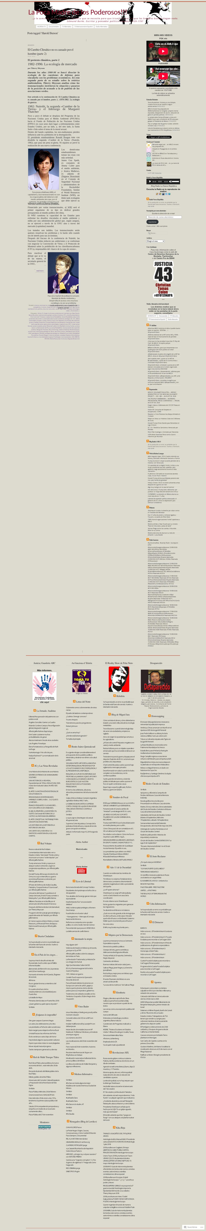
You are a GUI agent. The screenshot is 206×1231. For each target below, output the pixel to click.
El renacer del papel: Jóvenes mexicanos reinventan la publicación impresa (154, 723)
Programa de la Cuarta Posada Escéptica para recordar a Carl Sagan (155, 967)
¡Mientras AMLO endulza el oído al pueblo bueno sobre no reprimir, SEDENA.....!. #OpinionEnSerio (164, 330)
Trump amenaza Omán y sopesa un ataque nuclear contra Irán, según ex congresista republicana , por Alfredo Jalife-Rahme (44, 867)
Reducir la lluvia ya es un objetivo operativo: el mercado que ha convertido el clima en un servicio (119, 751)
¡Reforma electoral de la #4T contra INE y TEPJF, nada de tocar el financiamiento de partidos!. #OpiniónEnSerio (163, 337)
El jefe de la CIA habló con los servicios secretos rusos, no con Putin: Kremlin (163, 475)
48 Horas (32, 980)
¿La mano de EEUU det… (160, 163)
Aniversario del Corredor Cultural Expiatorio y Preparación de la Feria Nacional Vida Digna (44, 1082)
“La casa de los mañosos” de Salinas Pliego (118, 985)
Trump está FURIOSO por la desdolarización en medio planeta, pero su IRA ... (119, 824)
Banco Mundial (33, 315)
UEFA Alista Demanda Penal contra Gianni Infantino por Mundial (162, 435)
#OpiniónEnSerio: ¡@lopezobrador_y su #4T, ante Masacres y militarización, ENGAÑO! (164, 377)
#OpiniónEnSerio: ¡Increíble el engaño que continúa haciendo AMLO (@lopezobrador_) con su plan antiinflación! (163, 382)
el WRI (68, 207)
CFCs (64, 315)
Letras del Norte (83, 701)
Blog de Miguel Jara (120, 714)
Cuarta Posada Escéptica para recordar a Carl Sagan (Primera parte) (155, 961)
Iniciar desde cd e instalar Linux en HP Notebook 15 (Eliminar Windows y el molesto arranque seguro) (82, 1032)
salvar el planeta (54, 335)
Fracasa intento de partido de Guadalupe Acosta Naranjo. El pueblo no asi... (118, 846)
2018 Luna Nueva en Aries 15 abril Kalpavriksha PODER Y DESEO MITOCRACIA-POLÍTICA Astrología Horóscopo (118, 1199)
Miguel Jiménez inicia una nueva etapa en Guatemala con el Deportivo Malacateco (155, 763)
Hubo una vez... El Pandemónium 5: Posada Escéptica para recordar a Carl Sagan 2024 (156, 938)
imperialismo (63, 324)
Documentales (54, 26)
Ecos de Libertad (83, 881)
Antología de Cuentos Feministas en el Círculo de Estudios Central (154, 830)
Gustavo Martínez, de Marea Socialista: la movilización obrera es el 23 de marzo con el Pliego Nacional (156, 1049)
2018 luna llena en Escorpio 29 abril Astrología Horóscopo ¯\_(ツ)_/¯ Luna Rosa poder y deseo (118, 1180)
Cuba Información (158, 903)
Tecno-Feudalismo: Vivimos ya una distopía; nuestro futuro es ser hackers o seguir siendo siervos (162, 104)
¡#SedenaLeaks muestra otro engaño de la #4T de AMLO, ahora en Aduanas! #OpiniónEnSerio (164, 355)
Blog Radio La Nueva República (164, 186)
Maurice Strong (53, 330)
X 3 (67, 729)
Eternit (49, 320)
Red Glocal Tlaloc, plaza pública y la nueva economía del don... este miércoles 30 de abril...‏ (44, 1065)
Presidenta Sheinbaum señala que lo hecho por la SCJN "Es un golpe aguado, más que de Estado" (117, 1109)
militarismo (31, 331)
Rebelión (120, 696)
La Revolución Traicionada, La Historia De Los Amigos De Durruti (80, 960)
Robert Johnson (71, 726)
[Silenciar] (170, 181)
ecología (67, 319)
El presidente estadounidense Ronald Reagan (49, 137)
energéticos (37, 307)
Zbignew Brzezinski (70, 176)
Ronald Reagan (44, 335)
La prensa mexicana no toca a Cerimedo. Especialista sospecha (117, 942)
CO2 (31, 317)
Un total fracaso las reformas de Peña (42, 1033)
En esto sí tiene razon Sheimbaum (115, 901)
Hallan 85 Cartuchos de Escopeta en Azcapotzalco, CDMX (159, 411)
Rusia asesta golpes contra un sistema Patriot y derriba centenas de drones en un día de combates (118, 1061)
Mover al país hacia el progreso (40, 1046)
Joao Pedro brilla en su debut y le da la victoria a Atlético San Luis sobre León (153, 734)
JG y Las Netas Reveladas (46, 765)
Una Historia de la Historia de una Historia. (44, 771)
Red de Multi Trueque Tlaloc (46, 1057)
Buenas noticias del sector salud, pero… (117, 964)
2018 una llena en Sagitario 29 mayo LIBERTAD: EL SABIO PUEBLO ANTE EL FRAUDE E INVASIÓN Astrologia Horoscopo (118, 1150)
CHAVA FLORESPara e (74, 1127)
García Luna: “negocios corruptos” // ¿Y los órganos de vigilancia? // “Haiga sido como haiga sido (81, 1162)
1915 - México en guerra (74, 974)
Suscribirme (152, 222)
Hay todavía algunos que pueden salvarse (44, 1040)
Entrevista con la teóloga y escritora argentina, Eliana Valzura (115, 1019)
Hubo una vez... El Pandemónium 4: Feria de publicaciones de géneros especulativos (156, 943)
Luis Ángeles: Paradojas (37, 743)
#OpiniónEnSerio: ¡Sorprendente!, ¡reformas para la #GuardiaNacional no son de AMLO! (164, 372)
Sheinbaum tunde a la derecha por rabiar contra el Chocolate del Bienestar (163, 511)
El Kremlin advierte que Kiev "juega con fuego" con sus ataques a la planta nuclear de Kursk (118, 1117)
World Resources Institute (58, 339)
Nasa (52, 331)
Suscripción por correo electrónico (156, 211)
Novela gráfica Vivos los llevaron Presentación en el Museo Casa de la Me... (155, 802)
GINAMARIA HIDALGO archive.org (78, 1142)
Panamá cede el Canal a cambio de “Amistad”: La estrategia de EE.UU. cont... (117, 810)
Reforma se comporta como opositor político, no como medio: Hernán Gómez (80, 923)
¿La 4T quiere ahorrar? (111, 889)
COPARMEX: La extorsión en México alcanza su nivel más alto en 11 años (163, 495)
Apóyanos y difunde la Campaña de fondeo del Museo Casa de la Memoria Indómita (154, 795)
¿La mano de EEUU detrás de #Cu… (165, 164)
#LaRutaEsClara (71, 1098)
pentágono (35, 333)
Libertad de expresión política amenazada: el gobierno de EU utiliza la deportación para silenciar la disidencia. (162, 501)
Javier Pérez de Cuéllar (50, 326)
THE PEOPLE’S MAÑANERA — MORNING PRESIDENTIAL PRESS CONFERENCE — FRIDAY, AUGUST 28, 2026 (164, 401)
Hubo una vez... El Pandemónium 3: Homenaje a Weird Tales (153, 949)
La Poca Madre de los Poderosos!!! (77, 12)
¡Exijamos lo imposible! (46, 1014)
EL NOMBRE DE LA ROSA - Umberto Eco (154, 880)
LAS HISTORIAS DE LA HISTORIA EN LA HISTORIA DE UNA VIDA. (42, 826)
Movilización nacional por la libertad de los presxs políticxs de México (81, 1059)
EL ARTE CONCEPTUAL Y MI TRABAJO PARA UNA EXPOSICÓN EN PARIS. (43, 820)
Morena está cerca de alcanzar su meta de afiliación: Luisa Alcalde (161, 534)
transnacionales (66, 337)
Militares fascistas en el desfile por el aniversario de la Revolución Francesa (42, 902)
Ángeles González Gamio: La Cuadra (42, 722)
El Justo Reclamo (158, 856)
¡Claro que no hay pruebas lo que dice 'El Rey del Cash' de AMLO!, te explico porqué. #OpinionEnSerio (164, 343)
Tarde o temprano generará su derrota (43, 1049)
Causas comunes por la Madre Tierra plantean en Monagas (153, 1036)
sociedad (62, 335)
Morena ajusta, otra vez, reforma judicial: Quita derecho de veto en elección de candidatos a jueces (117, 1075)
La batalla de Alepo (35, 997)
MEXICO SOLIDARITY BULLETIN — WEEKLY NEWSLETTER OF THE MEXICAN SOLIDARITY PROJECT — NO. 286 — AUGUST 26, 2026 (162, 394)
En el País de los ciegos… (46, 954)
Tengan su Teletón (82, 693)
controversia (43, 305)
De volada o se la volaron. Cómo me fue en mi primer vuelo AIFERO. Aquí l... (118, 835)
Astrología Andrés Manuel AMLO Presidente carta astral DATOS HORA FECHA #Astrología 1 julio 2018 (119, 1141)
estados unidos (42, 320)
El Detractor (157, 922)
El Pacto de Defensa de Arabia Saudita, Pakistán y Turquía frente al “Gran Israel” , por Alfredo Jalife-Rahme (43, 887)
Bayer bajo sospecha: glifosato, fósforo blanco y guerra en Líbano (117, 788)
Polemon (151, 507)
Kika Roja (120, 1127)
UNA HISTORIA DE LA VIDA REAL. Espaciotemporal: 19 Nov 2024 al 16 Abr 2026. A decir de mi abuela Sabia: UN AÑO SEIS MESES (44, 784)
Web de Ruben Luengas (156, 453)
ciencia (37, 305)
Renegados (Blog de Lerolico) (83, 1121)
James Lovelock (37, 326)
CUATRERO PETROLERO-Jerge (76, 1145)
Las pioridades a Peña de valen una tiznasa (44, 1027)
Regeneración (153, 389)
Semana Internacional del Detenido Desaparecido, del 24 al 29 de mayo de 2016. (156, 824)
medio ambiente (64, 330)
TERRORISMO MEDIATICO (149, 871)
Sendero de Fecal (120, 797)
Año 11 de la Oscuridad (120, 867)
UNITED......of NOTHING (148, 890)
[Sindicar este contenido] (147, 199)
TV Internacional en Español (83, 26)
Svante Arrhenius (33, 337)
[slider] (175, 181)
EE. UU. (73, 319)
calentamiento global (45, 315)
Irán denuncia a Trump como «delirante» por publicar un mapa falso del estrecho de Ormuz (163, 491)
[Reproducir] (150, 181)
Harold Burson (70, 322)
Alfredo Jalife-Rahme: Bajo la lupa (40, 731)
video (67, 311)
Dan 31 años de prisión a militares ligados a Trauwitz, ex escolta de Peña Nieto (162, 516)
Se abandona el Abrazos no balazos (116, 910)
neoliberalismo (32, 309)
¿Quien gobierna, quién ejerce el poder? (43, 1004)
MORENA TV (41, 26)
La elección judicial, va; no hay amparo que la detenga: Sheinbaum (118, 1081)
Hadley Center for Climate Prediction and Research (50, 322)
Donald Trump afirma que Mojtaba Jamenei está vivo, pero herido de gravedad (163, 479)
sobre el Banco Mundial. (48, 203)
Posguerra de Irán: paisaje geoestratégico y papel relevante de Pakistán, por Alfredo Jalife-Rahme (44, 915)
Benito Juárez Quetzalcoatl (83, 746)
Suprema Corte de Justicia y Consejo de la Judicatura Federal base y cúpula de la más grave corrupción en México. (81, 826)
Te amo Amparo (72, 719)
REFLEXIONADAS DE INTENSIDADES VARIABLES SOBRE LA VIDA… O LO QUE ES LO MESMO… (43, 799)
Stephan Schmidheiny (72, 335)
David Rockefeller (67, 317)
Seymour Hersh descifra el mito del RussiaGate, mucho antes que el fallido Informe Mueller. (43, 963)
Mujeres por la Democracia (120, 935)
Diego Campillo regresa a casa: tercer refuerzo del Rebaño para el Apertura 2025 (155, 757)
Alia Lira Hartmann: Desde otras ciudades (43, 740)
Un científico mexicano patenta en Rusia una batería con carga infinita (154, 876)
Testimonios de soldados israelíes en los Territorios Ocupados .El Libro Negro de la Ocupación (80, 996)
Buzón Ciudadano (46, 936)
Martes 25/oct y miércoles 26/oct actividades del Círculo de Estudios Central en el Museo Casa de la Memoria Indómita (156, 809)
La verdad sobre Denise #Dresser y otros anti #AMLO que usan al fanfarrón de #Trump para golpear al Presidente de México (163, 119)
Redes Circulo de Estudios (157, 783)
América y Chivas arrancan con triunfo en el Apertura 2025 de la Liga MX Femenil (155, 728)
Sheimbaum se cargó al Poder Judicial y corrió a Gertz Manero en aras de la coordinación (117, 895)
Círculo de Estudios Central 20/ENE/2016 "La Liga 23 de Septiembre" (155, 841)
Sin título (32, 1007)
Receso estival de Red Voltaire (39, 849)
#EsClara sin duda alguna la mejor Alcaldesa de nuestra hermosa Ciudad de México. (81, 1085)
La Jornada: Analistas (46, 710)
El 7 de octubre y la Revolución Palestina (117, 1092)
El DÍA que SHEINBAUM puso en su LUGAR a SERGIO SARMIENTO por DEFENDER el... (118, 804)
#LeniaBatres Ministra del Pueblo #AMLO (117, 859)
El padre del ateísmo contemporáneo (79, 713)
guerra (31, 322)
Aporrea (157, 982)
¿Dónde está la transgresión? (76, 735)
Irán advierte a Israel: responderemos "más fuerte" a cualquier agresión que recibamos (119, 1096)
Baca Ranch (75, 313)
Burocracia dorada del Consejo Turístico (80, 887)
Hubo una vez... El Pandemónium (152, 957)
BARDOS (143, 928)
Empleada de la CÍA (110, 1041)
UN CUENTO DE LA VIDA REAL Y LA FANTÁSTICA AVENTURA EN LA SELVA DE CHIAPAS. (43, 833)
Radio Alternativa (101, 26)
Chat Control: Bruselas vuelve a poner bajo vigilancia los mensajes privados (118, 766)
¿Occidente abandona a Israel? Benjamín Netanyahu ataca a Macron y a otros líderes (119, 1102)
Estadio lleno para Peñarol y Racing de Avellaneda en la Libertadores (154, 751)
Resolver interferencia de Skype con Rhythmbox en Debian (79, 1053)
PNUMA (41, 333)
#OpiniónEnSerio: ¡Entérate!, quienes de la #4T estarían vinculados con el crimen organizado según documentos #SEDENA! (163, 367)
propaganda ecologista (52, 333)
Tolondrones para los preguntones (78, 723)
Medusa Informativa (83, 1074)
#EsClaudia (70, 1114)
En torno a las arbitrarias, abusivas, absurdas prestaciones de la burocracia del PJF (81, 792)
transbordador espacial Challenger (50, 337)
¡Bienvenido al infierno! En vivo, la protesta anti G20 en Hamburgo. (44, 970)
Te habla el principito (73, 739)
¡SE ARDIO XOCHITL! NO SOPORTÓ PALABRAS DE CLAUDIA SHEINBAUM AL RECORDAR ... (116, 817)
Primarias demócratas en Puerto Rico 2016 (44, 1000)
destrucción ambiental (57, 319)
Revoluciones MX (120, 1052)
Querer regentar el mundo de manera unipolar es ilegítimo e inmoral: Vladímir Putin (119, 1205)
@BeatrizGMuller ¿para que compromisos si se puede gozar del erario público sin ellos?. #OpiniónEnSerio (163, 350)
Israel (73, 324)
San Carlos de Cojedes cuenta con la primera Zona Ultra (153, 1042)
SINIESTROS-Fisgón (73, 1171)
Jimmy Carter (70, 326)
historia (43, 307)
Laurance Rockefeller (55, 328)
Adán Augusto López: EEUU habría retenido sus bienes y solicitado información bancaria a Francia (164, 457)
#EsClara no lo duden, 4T (75, 1104)
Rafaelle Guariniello (66, 333)
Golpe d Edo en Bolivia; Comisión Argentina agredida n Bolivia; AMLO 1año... (81, 799)
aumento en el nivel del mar (63, 313)
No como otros (108, 924)
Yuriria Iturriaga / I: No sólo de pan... (41, 752)
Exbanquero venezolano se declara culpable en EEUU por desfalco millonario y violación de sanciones (155, 990)
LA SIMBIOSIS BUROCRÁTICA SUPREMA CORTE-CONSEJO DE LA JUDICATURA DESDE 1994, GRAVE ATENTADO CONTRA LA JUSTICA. (81, 807)
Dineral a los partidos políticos (113, 946)
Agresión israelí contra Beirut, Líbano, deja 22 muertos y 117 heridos (119, 1067)
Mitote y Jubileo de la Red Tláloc (40, 1077)
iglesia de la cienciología (51, 324)
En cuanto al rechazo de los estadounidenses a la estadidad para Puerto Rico (42, 991)
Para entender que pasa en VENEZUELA (80, 928)
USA (73, 337)
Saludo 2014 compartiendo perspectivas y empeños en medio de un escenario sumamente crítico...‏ (44, 1109)
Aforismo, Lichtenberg (111, 1038)
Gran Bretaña (60, 320)
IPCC (69, 324)
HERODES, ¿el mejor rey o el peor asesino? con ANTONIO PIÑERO (81, 1155)
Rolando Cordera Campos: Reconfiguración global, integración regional (44, 726)
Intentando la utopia (83, 938)
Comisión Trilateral (39, 317)
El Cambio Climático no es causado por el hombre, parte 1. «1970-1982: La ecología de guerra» (54, 99)
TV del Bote (152, 325)
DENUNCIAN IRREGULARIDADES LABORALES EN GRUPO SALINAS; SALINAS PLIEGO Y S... (118, 841)
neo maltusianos (60, 331)
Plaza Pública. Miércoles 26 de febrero (42, 1091)
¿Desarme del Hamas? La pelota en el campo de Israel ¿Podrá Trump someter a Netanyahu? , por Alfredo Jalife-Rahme (43, 895)
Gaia (53, 320)
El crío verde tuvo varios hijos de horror (42, 1036)
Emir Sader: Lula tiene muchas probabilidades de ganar (39, 735)
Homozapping (157, 716)
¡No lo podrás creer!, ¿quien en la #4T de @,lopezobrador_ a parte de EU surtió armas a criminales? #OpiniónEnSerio (162, 360)
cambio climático (57, 315)
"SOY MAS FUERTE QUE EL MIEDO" (152, 868)
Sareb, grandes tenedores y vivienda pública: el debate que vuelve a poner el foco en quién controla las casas (117, 781)
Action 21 (40, 313)
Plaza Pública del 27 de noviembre (41, 1114)
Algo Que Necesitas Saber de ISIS (78, 965)
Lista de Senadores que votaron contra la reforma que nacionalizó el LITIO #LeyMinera (163, 129)
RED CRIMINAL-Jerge (73, 1168)
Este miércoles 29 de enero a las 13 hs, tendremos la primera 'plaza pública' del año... (43, 1100)
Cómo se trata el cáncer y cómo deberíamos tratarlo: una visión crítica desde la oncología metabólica (119, 723)
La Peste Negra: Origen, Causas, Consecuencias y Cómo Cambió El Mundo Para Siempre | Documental (81, 1133)
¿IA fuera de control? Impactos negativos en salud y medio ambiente (118, 743)
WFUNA (47, 339)
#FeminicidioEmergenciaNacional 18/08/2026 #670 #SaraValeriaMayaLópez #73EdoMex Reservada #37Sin (162, 607)
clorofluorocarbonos (73, 315)
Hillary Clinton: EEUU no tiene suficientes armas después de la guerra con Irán (164, 484)
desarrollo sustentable (42, 319)
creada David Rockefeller (53, 317)
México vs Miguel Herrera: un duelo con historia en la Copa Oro (154, 769)
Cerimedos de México (111, 961)
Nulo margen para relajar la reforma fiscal (44, 1030)
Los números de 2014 (73, 1037)
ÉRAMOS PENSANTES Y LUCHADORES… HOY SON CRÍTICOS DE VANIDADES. (43, 806)
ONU (30, 333)
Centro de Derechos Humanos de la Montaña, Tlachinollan (163, 255)
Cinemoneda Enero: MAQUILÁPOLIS (41, 1095)
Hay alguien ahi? (72, 944)
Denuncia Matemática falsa (113, 1035)
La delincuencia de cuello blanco (77, 931)
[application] (163, 181)
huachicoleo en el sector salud (77, 913)
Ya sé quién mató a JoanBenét (114, 1045)
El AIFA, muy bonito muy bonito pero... (116, 927)
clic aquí (44, 702)
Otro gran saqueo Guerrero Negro (41, 1020)
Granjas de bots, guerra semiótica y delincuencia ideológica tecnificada (116, 950)
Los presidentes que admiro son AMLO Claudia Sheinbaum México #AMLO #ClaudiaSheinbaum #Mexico (117, 854)
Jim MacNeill (61, 326)
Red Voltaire (46, 843)
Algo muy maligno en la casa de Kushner (161, 487)
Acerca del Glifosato (110, 1015)
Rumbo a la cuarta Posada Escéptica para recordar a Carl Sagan (155, 973)
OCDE (77, 331)
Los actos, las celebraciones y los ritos (42, 1023)
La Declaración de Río (42, 328)
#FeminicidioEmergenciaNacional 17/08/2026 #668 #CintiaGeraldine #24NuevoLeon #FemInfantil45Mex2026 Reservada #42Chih (162, 613)
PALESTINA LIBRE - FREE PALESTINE (152, 887)
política (40, 309)
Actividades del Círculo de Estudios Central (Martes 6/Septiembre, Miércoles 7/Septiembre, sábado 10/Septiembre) (155, 817)
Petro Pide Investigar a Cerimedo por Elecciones (163, 432)
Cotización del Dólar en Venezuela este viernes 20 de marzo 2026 (154, 997)
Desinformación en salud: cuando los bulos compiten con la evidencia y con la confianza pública (118, 773)
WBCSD (77, 337)
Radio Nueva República (156, 199)
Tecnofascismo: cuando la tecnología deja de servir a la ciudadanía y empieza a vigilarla (118, 731)
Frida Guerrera (153, 540)
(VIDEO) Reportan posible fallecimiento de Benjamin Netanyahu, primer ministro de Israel (155, 1004)
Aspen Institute (49, 313)
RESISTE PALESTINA (147, 884)
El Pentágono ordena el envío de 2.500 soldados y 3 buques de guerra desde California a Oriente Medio (154, 1029)
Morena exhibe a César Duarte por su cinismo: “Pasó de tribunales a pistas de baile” (163, 525)
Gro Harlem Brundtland (71, 320)
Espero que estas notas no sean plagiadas (44, 1043)
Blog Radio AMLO (155, 441)
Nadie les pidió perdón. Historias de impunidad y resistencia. (153, 835)
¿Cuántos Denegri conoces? (76, 716)
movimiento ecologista (43, 331)
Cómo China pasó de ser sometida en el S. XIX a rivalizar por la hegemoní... (118, 829)
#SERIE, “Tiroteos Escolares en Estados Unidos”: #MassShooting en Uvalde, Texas (118, 1030)
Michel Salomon (74, 330)
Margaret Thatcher (42, 330)
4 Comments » (75, 311)
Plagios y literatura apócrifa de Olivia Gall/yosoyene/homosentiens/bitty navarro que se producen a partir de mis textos (117, 1002)
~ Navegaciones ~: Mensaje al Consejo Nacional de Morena (80, 917)
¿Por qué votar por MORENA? (150, 862)
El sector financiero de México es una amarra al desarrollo (116, 980)
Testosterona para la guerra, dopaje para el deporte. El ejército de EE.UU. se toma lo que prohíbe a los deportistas (119, 759)
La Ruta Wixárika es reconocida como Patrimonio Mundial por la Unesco (153, 746)
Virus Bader (83, 1006)
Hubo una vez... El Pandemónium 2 (152, 954)
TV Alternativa (66, 26)
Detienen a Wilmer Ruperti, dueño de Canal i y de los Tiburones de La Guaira (156, 1011)
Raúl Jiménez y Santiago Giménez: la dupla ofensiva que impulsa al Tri (155, 774)
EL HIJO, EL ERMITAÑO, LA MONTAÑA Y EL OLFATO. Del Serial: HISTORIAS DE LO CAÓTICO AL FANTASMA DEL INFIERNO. (43, 813)
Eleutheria (120, 992)
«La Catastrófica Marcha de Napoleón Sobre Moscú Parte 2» (79, 1149)
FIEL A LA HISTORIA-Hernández (77, 1139)
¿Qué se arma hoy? (73, 732)
